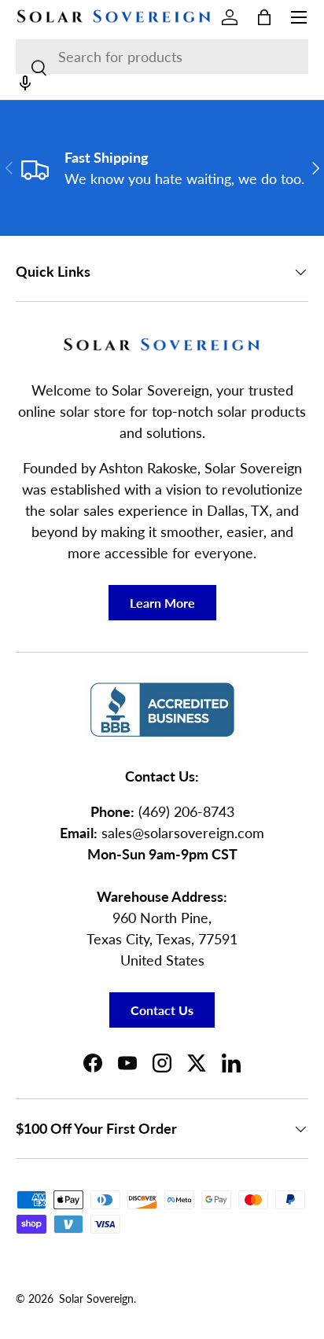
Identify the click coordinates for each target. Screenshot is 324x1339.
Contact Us (162, 1009)
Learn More (162, 602)
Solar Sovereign (96, 1299)
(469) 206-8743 (186, 811)
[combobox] (162, 56)
